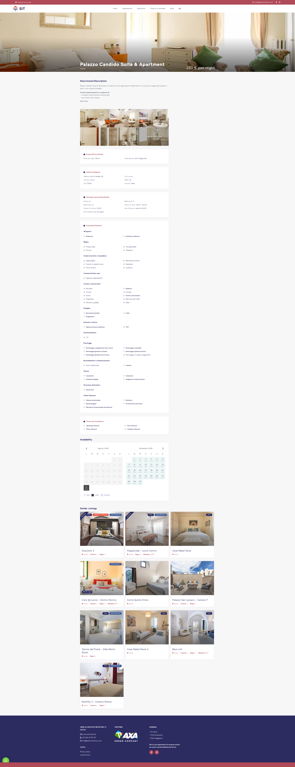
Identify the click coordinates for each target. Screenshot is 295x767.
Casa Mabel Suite (181, 551)
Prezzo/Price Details (94, 154)
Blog (172, 8)
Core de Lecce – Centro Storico (99, 600)
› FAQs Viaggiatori (155, 738)
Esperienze (141, 8)
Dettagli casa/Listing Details (97, 197)
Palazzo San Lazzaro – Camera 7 (190, 600)
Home (115, 8)
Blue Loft (177, 649)
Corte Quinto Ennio (137, 600)
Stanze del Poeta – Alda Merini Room (98, 651)
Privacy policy (85, 752)
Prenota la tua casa (24, 2)
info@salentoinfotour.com (264, 2)
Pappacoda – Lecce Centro (142, 551)
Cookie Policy (85, 755)
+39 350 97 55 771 (89, 737)
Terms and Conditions (95, 421)
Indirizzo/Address (93, 172)
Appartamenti (127, 8)
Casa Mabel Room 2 (137, 649)
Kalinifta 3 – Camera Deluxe (97, 702)
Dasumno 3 (88, 551)
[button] (5, 760)
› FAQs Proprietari (155, 735)
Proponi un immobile (157, 8)
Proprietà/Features (94, 225)
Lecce (130, 176)
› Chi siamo (153, 732)
